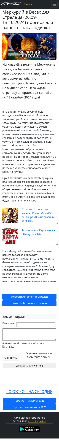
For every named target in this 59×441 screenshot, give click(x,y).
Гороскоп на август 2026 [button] (29, 400)
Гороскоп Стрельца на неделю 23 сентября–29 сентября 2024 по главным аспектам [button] (38, 215)
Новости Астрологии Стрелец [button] (29, 296)
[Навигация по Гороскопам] (54, 4)
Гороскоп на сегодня (29, 391)
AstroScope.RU (37, 421)
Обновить (10, 357)
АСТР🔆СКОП (11, 3)
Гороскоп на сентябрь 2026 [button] (29, 407)
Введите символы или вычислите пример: (39, 355)
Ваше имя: (8, 323)
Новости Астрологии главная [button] (29, 303)
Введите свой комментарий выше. (23, 343)
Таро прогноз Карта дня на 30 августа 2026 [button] (38, 232)
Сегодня (28, 4)
